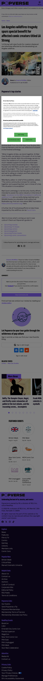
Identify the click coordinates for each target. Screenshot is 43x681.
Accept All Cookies (29, 139)
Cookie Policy (35, 110)
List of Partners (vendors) (8, 128)
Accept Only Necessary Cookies (14, 139)
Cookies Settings (21, 134)
